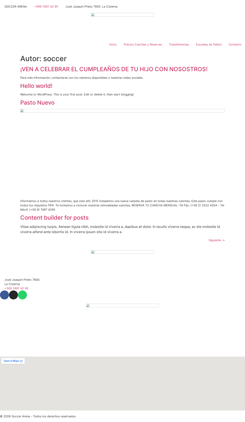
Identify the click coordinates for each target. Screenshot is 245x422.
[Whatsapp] (22, 294)
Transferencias (179, 44)
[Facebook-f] (4, 294)
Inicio (113, 44)
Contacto (235, 44)
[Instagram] (13, 294)
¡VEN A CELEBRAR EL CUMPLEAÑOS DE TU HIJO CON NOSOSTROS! (114, 69)
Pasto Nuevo (37, 102)
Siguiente (217, 240)
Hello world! (36, 85)
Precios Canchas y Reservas (143, 44)
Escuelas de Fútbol (209, 44)
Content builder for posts (54, 217)
